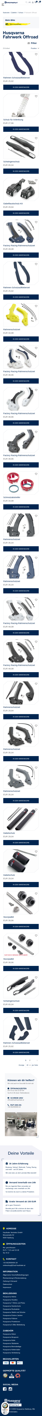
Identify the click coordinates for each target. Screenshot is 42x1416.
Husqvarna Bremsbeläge (12, 1346)
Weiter (37, 1060)
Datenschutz (7, 1284)
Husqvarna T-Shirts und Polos (14, 1303)
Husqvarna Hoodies (10, 1300)
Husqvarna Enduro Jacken (13, 1315)
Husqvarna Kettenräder (11, 1350)
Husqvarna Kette (9, 1340)
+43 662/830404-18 (10, 1263)
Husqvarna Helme (9, 1297)
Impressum (7, 1287)
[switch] (5, 1412)
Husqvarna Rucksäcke (11, 1309)
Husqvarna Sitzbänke (11, 1343)
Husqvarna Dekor (9, 1334)
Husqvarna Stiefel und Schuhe (14, 1312)
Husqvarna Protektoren (11, 1321)
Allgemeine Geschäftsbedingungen (16, 1275)
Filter (34, 43)
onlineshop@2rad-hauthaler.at (14, 1265)
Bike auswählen (15, 24)
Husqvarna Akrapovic (11, 1337)
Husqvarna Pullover (10, 1318)
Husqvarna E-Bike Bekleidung (14, 1325)
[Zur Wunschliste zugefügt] (36, 54)
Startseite (6, 12)
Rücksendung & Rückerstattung (14, 1278)
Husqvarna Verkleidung (11, 1353)
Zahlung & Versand (10, 1281)
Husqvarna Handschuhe (12, 1306)
